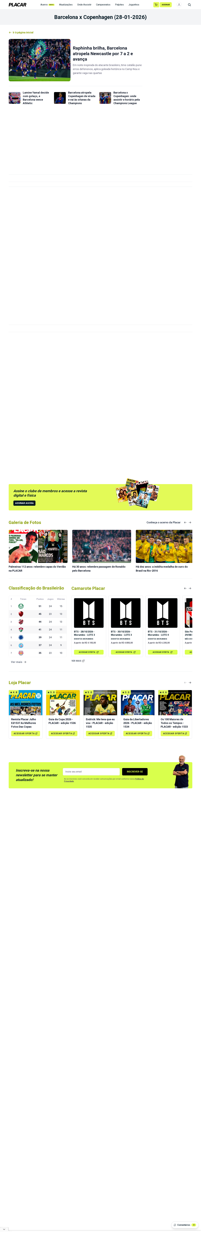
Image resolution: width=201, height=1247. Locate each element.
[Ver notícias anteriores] (185, 522)
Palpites (119, 4)
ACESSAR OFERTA (87, 652)
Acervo (47, 4)
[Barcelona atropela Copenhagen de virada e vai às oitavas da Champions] (60, 98)
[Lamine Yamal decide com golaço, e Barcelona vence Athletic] (14, 98)
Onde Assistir (84, 4)
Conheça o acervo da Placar (164, 522)
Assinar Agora (24, 503)
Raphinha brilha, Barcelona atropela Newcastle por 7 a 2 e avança (103, 53)
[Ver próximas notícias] (190, 522)
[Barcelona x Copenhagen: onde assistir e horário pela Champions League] (105, 98)
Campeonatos (103, 4)
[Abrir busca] (189, 5)
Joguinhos (133, 4)
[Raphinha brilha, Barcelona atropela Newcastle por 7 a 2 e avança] (39, 60)
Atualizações (66, 4)
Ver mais (76, 661)
